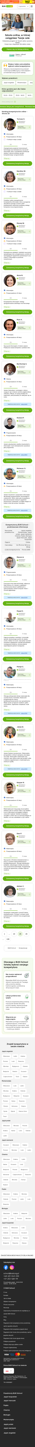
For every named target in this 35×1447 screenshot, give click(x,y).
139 (8, 939)
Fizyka (6, 1405)
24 (14, 934)
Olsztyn (5, 1106)
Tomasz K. (21, 119)
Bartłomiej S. (22, 364)
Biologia (7, 1415)
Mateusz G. (21, 468)
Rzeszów (21, 1061)
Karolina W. (21, 171)
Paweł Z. (20, 611)
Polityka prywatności (9, 1341)
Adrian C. (20, 886)
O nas (5, 1292)
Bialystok (6, 1071)
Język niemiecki (10, 1428)
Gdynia (25, 1076)
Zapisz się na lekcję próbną (17, 49)
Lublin (15, 1056)
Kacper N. (20, 782)
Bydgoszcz (15, 1066)
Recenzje (6, 1307)
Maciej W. (20, 223)
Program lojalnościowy (10, 1347)
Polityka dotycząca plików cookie (13, 1344)
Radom (15, 1071)
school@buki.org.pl (11, 1273)
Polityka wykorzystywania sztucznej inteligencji (17, 1350)
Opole (5, 1111)
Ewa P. (19, 833)
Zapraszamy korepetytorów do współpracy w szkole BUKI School (17, 1312)
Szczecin (23, 1071)
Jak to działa (7, 1298)
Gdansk (25, 1066)
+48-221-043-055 (11, 1276)
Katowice (14, 1106)
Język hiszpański (10, 1397)
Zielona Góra (23, 1111)
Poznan (5, 1061)
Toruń (17, 1076)
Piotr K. (19, 319)
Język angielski (9, 82)
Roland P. (20, 418)
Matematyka (21, 82)
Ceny (5, 1317)
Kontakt (6, 1295)
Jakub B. (20, 727)
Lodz (13, 1061)
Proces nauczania (9, 1304)
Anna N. (20, 275)
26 (26, 934)
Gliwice (24, 1243)
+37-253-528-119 (11, 1279)
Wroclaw (6, 1066)
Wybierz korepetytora (10, 1301)
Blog (5, 1320)
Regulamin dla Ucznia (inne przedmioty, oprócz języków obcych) (17, 1333)
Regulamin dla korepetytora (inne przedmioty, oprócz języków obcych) (17, 1324)
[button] (33, 2)
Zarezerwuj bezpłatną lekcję (17, 163)
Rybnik (13, 1111)
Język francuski (10, 1400)
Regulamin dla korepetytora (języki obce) (16, 1329)
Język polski (8, 1424)
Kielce (13, 1101)
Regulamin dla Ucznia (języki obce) (14, 1338)
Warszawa (6, 1056)
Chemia (7, 1410)
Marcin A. (20, 557)
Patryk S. (20, 667)
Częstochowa (7, 1076)
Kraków (23, 1056)
